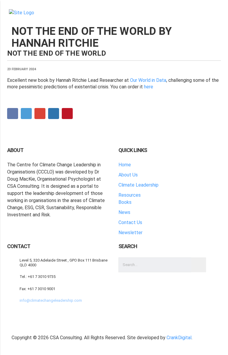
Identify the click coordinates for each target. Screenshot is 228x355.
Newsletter (130, 232)
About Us (128, 175)
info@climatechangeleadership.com (51, 300)
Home (124, 165)
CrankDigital (179, 337)
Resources (129, 195)
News (124, 212)
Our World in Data (148, 80)
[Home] (21, 12)
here (148, 87)
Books (125, 202)
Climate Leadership (138, 185)
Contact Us (130, 222)
